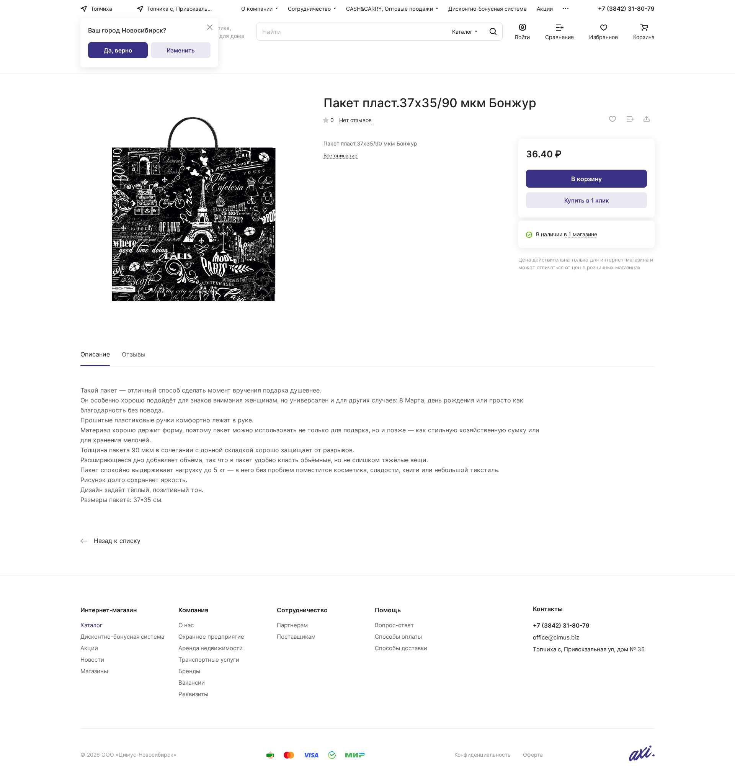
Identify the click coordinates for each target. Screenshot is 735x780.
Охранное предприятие (211, 636)
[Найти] (493, 32)
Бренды (189, 671)
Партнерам (292, 625)
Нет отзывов (355, 120)
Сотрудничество (302, 610)
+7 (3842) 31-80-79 (626, 8)
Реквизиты (193, 694)
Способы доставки (401, 648)
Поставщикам (296, 636)
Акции (89, 648)
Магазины (94, 671)
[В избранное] (612, 119)
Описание (95, 354)
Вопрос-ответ (394, 625)
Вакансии (191, 682)
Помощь (388, 610)
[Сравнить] (630, 119)
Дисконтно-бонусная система (122, 636)
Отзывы (133, 354)
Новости (92, 659)
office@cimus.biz (556, 637)
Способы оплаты (398, 636)
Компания (193, 610)
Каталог (91, 625)
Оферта (533, 754)
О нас (186, 625)
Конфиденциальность (482, 754)
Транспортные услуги (208, 659)
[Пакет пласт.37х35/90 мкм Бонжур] (194, 209)
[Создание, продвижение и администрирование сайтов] (642, 759)
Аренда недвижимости (210, 648)
